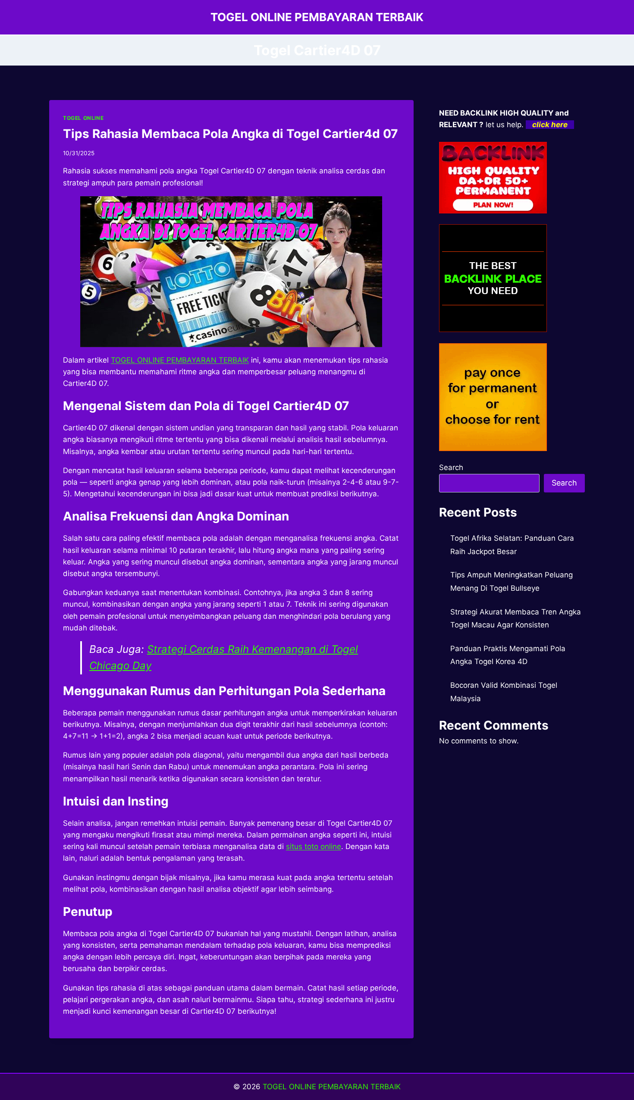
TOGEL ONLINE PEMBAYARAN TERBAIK (332, 1086)
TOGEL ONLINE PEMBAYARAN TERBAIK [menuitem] (180, 360)
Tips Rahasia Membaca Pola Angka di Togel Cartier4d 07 (230, 133)
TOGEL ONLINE (83, 118)
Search (451, 467)
